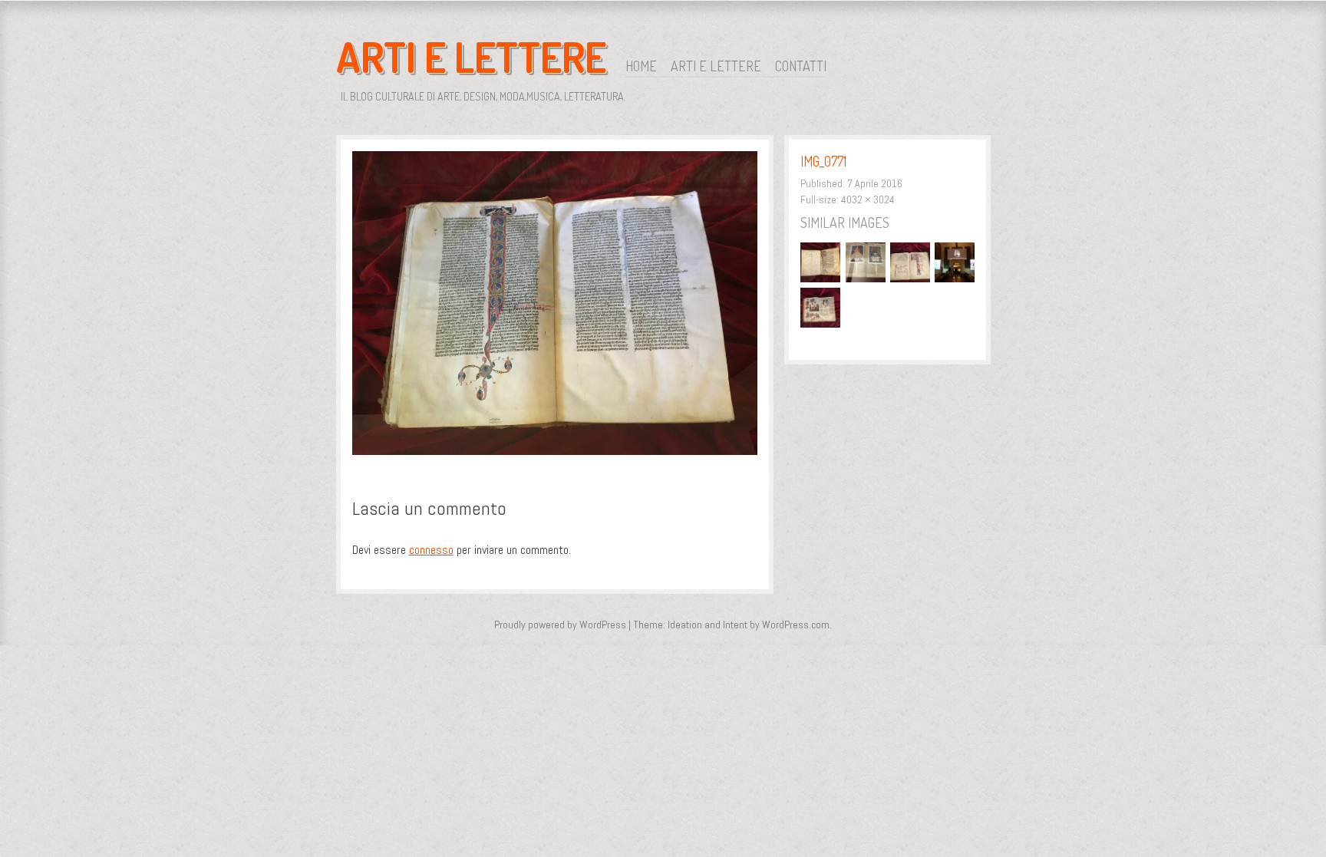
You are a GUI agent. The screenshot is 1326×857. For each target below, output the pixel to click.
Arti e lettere (716, 66)
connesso (431, 550)
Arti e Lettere (471, 57)
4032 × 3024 (868, 199)
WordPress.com (796, 624)
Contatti (800, 66)
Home (641, 66)
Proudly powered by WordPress (560, 624)
